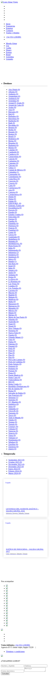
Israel (11, 266)
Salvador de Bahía (17, 393)
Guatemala (14, 237)
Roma (12, 391)
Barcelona (13, 119)
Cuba (11, 185)
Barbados (13, 116)
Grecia (12, 235)
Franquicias (10, 26)
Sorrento (13, 400)
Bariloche (13, 121)
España (12, 212)
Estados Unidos (15, 215)
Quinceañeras (15, 380)
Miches (12, 315)
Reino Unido (14, 384)
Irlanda (12, 261)
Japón (12, 273)
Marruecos (13, 306)
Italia (11, 268)
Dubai (12, 199)
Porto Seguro (14, 364)
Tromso (12, 422)
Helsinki (13, 241)
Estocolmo (13, 217)
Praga (12, 373)
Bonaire (12, 132)
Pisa (11, 355)
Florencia (13, 226)
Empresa (9, 28)
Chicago (13, 165)
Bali (11, 114)
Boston (12, 134)
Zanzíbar (13, 444)
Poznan (12, 371)
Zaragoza (13, 447)
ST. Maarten (14, 402)
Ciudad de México (17, 170)
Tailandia (13, 409)
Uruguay (13, 427)
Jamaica (12, 270)
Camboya (13, 154)
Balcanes (13, 112)
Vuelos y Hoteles (12, 33)
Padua (12, 342)
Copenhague (14, 177)
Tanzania (13, 413)
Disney (9, 50)
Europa (9, 52)
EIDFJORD (14, 203)
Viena (12, 435)
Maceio (12, 293)
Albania (12, 92)
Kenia (12, 277)
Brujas (12, 141)
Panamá (12, 346)
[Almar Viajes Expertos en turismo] (9, 2)
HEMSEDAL (15, 244)
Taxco (12, 415)
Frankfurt (13, 230)
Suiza (11, 406)
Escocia (12, 210)
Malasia (12, 297)
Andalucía (13, 98)
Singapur (13, 398)
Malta (12, 302)
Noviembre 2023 (16, 464)
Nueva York (14, 333)
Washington (14, 440)
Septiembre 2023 (16, 460)
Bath (11, 123)
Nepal (12, 326)
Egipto (12, 201)
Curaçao (13, 192)
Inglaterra (13, 255)
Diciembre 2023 (16, 467)
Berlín (12, 130)
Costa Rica (14, 179)
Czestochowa (15, 194)
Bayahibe (13, 125)
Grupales (9, 59)
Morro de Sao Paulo (17, 317)
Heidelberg (14, 239)
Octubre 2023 (15, 462)
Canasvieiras (14, 156)
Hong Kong (14, 246)
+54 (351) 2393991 (22, 645)
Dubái (12, 197)
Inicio (8, 24)
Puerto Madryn (15, 375)
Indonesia (13, 252)
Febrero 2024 (15, 471)
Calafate (13, 150)
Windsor (13, 442)
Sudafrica (13, 404)
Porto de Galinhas (16, 362)
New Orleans (15, 328)
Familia (12, 221)
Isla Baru (13, 264)
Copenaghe (14, 174)
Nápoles (13, 319)
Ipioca (12, 259)
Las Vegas (13, 284)
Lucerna (13, 290)
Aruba (12, 107)
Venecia (12, 433)
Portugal (13, 366)
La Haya (13, 279)
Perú (11, 351)
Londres (13, 286)
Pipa (11, 353)
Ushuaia (13, 429)
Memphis (13, 308)
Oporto (12, 335)
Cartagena (13, 161)
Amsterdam (14, 96)
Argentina (10, 57)
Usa (7, 46)
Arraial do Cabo (16, 105)
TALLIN (13, 411)
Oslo (11, 339)
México (12, 310)
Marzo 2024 (14, 473)
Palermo (13, 344)
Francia (12, 228)
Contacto (9, 31)
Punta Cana (14, 377)
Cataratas (13, 163)
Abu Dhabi (14, 90)
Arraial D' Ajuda (16, 103)
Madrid (12, 295)
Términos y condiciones (15, 651)
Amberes (13, 94)
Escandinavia (15, 208)
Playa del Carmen (16, 360)
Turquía (12, 424)
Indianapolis (14, 250)
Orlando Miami (15, 337)
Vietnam (13, 438)
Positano (13, 369)
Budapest (13, 145)
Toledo (12, 420)
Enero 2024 (14, 469)
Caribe (8, 48)
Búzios (12, 148)
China (12, 168)
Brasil (8, 55)
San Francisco (15, 395)
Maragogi (13, 304)
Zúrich (12, 449)
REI (11, 382)
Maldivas (13, 299)
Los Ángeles (14, 288)
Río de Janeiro (15, 389)
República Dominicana (18, 386)
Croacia (12, 183)
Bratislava (13, 139)
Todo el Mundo (15, 418)
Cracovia (13, 181)
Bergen (12, 127)
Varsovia (13, 431)
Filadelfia (13, 223)
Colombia (13, 172)
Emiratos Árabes (16, 206)
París (11, 348)
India (11, 248)
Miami (12, 313)
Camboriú (13, 152)
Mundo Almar (11, 43)
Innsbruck (13, 257)
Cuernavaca (14, 188)
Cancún (12, 159)
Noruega (13, 331)
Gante (12, 232)
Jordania (13, 275)
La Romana (14, 281)
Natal (11, 324)
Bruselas (13, 143)
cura (11, 190)
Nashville (13, 322)
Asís (11, 110)
